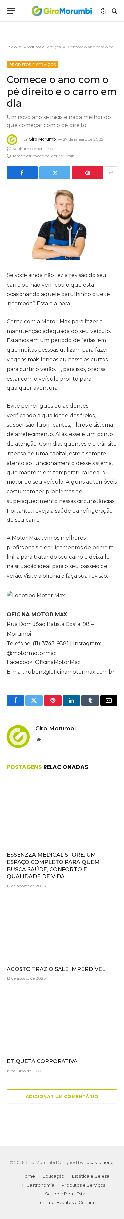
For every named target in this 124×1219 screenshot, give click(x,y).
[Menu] (11, 10)
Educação (53, 1176)
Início (12, 46)
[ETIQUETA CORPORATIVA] (62, 1021)
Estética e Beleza (90, 1176)
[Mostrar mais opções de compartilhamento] (111, 172)
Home (28, 1176)
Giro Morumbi (43, 139)
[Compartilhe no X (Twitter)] (54, 172)
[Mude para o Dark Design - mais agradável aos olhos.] (103, 11)
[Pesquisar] (113, 10)
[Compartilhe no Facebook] (22, 172)
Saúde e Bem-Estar (66, 1193)
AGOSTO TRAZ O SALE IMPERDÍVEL (56, 969)
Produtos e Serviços (42, 46)
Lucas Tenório (99, 1162)
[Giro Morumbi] (61, 11)
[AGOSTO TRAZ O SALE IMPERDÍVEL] (62, 929)
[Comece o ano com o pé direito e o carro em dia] (62, 224)
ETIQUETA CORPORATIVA (42, 1061)
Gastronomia (40, 1185)
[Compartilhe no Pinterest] (87, 172)
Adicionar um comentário (62, 1096)
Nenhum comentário (32, 148)
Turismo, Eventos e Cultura (66, 1202)
